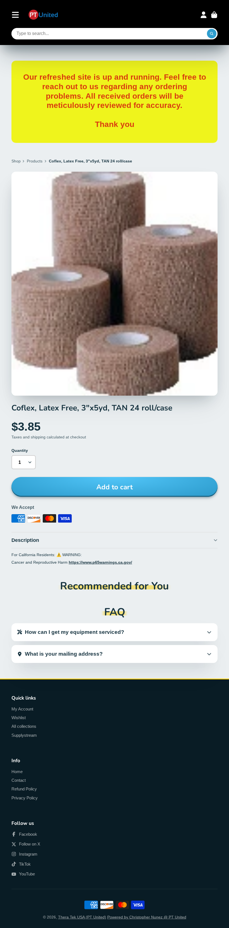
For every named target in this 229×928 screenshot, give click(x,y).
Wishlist (18, 717)
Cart (214, 14)
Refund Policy (24, 789)
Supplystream (24, 735)
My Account (22, 709)
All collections (23, 726)
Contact (18, 780)
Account (203, 14)
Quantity (19, 450)
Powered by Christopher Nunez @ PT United (146, 917)
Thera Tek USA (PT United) (82, 917)
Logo (43, 15)
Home (17, 771)
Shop (16, 161)
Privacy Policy (24, 797)
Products (34, 161)
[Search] (211, 34)
